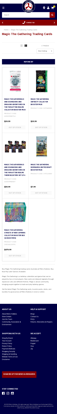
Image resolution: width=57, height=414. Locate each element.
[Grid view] (22, 46)
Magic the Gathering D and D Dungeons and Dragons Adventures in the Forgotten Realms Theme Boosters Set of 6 (14, 170)
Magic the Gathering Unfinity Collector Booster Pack (40, 101)
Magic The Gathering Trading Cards (24, 30)
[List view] (26, 46)
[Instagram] (7, 393)
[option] (28, 23)
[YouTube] (12, 393)
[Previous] (3, 22)
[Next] (54, 22)
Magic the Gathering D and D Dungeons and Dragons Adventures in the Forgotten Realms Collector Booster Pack (14, 104)
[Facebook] (3, 393)
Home (6, 30)
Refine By (28, 62)
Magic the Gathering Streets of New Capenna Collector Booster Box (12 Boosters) (14, 234)
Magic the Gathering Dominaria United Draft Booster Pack (41, 167)
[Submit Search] (52, 15)
